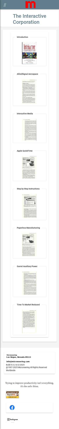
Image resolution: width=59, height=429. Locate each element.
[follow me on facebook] (12, 410)
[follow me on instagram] (12, 422)
